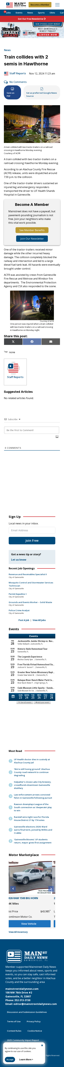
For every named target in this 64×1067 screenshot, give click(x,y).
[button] (13, 888)
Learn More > (26, 1059)
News (30, 12)
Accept (10, 1059)
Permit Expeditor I (18, 594)
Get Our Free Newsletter (31, 18)
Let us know (18, 559)
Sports (41, 12)
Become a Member (40, 4)
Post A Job (23, 620)
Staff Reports (17, 73)
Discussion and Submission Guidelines (27, 1012)
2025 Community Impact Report (23, 1040)
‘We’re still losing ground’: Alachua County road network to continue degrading (32, 772)
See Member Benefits (32, 230)
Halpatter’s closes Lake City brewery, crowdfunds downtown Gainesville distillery (32, 785)
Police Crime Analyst (19, 610)
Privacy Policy (34, 1021)
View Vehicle (32, 923)
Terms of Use (14, 1021)
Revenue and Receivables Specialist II (28, 574)
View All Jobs (39, 620)
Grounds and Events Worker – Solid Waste (30, 602)
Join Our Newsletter (32, 238)
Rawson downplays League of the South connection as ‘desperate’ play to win (33, 807)
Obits (52, 12)
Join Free (32, 540)
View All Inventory (18, 932)
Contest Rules (14, 1030)
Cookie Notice (34, 1030)
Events (19, 12)
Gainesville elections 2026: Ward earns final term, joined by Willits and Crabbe (33, 829)
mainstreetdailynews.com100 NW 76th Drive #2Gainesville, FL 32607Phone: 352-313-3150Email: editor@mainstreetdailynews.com (31, 996)
